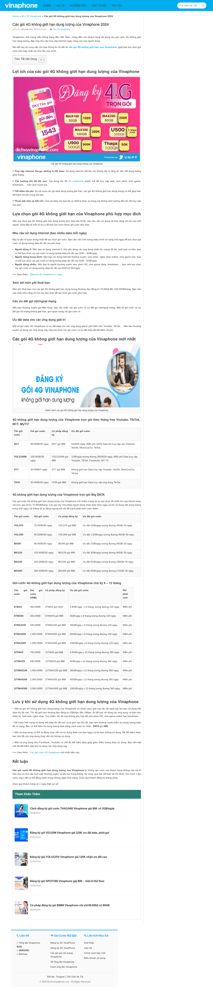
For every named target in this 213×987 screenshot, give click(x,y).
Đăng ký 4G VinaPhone (62, 948)
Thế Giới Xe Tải (75, 976)
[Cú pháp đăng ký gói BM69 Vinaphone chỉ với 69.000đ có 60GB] (21, 908)
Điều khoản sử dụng (94, 958)
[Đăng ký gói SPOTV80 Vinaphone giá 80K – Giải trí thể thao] (21, 883)
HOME (47, 5)
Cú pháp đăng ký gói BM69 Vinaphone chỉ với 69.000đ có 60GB (70, 905)
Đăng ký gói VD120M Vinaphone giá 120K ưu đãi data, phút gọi (69, 832)
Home (15, 16)
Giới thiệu (89, 942)
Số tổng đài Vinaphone (62, 961)
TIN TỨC (116, 5)
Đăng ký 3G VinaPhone (62, 942)
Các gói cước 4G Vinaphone (45, 752)
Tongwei (60, 976)
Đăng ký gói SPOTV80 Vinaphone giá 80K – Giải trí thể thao (67, 881)
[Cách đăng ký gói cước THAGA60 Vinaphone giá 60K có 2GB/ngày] (21, 811)
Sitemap (23, 954)
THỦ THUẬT (99, 5)
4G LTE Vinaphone (31, 16)
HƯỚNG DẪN (78, 5)
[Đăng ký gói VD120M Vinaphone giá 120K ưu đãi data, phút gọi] (21, 835)
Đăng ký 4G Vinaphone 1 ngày (46, 274)
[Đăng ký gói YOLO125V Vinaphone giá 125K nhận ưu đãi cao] (21, 859)
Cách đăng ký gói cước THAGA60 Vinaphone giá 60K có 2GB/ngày (72, 808)
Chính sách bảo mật (94, 953)
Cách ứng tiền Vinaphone (63, 966)
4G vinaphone (76, 181)
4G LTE (60, 5)
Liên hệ (88, 948)
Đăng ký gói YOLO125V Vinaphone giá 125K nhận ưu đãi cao (68, 856)
